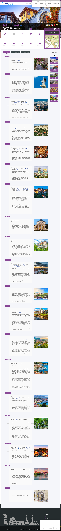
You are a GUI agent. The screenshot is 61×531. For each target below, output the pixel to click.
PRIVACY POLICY (36, 529)
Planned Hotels (16, 52)
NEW (27, 3)
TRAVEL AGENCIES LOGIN (23, 529)
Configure (50, 528)
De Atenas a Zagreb (11, 24)
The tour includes (26, 52)
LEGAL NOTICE (30, 529)
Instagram (48, 518)
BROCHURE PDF (30, 3)
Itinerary (7, 52)
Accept (56, 528)
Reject (44, 528)
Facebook (48, 516)
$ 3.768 (55, 29)
